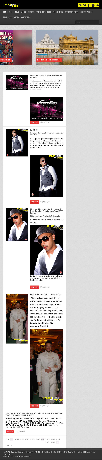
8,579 (17, 439)
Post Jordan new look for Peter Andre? (46, 294)
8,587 (58, 439)
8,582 (32, 439)
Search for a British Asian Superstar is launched (46, 76)
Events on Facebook (43, 12)
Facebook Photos (71, 12)
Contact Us (25, 17)
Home (5, 12)
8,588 (47, 442)
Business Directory (17, 452)
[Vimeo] (84, 5)
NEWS (65, 452)
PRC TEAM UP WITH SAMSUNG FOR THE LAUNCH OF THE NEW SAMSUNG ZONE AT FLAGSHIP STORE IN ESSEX (34, 414)
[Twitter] (80, 5)
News (17, 12)
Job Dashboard (46, 452)
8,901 (8, 445)
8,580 (22, 439)
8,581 (27, 439)
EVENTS (37, 452)
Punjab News (58, 12)
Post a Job (71, 452)
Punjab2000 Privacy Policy (86, 452)
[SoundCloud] (97, 5)
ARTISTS (7, 452)
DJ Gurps (33, 129)
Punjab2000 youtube (11, 17)
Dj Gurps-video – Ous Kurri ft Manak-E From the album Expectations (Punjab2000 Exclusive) (46, 211)
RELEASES (7, 454)
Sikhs (11, 12)
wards (43, 326)
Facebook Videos (86, 12)
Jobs (54, 452)
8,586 (53, 439)
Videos (23, 12)
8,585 (47, 439)
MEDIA (59, 452)
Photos (31, 12)
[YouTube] (93, 5)
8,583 (38, 439)
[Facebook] (88, 5)
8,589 (53, 442)
